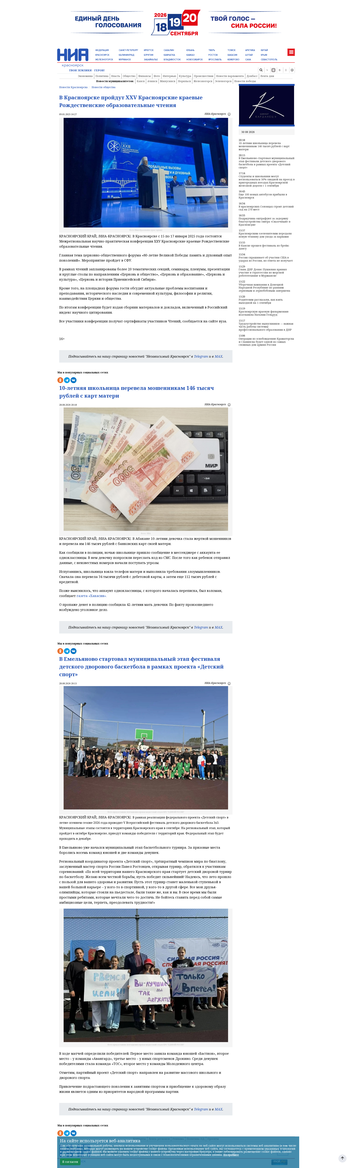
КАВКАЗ (190, 55)
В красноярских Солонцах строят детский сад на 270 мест (266, 208)
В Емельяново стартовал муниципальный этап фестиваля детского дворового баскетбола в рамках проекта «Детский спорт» (266, 163)
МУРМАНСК (125, 59)
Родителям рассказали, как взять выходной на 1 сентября (261, 301)
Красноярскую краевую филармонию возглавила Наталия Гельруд (264, 313)
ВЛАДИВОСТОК (172, 59)
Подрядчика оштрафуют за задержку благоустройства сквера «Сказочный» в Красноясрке (264, 221)
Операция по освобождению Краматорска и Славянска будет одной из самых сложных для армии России (266, 341)
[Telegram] (292, 70)
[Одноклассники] (286, 70)
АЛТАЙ (249, 55)
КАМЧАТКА (169, 55)
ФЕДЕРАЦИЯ (102, 50)
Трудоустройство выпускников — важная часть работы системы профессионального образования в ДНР (266, 326)
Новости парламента (230, 76)
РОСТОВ (213, 55)
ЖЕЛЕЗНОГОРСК (104, 59)
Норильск (184, 81)
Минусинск (167, 81)
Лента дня (267, 76)
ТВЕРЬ (211, 50)
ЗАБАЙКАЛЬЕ (151, 59)
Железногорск (203, 81)
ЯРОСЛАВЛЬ (215, 59)
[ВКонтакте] (279, 70)
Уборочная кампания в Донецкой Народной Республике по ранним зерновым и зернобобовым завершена (264, 287)
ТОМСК (231, 50)
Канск (141, 81)
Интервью (169, 76)
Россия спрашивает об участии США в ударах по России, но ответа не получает (266, 259)
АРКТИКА (250, 50)
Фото (157, 76)
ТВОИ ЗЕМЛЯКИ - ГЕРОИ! (87, 70)
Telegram (201, 356)
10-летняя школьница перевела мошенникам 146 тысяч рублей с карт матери (264, 146)
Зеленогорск (223, 81)
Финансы (144, 76)
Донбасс (252, 76)
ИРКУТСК (148, 50)
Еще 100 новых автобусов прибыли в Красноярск (263, 196)
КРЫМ (264, 55)
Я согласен (70, 1162)
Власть (115, 76)
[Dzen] (273, 70)
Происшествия (203, 76)
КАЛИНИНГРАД (126, 55)
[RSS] (267, 70)
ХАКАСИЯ (232, 55)
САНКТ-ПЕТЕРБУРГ (128, 50)
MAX (218, 356)
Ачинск (152, 81)
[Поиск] (261, 70)
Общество (129, 76)
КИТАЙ (264, 50)
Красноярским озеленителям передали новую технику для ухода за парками (265, 235)
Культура (185, 76)
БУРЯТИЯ (148, 55)
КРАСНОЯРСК (102, 55)
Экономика (85, 76)
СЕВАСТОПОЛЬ (269, 59)
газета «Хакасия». (91, 596)
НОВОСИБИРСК (194, 59)
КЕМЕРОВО (233, 59)
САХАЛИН (169, 50)
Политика (102, 76)
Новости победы (245, 81)
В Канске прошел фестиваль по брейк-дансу (264, 247)
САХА (248, 59)
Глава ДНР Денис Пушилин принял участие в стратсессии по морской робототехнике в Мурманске (263, 272)
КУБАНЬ (190, 50)
